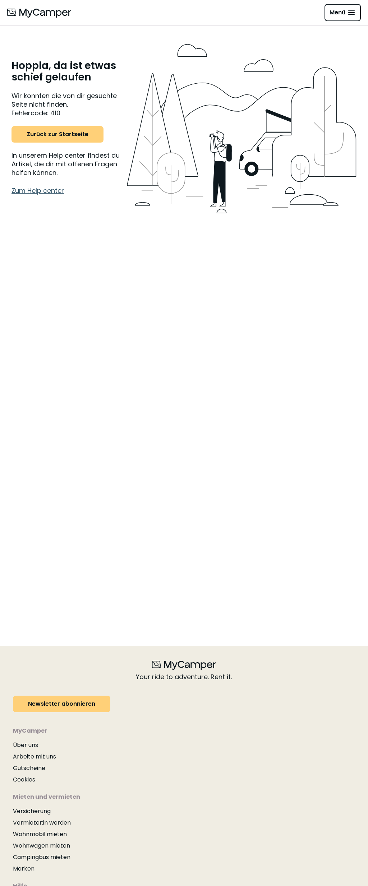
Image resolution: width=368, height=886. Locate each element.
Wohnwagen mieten (41, 845)
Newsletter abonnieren (61, 704)
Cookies (24, 779)
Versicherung (32, 811)
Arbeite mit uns (34, 756)
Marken (23, 868)
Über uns (25, 745)
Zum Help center (38, 190)
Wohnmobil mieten (40, 834)
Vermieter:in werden (42, 822)
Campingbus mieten (41, 857)
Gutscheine (29, 768)
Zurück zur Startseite (57, 134)
